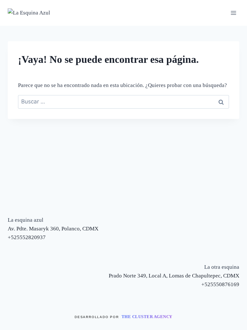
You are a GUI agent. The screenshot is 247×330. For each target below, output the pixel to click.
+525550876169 (220, 284)
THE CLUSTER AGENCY (147, 316)
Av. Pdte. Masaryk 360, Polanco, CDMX (53, 229)
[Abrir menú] (233, 13)
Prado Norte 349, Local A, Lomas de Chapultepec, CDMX (174, 276)
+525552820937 (27, 237)
